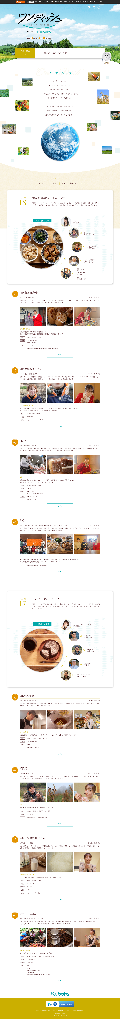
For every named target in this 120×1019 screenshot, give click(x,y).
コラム (83, 183)
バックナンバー (42, 183)
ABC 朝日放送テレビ (20, 2)
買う (63, 183)
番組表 (31, 1)
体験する (73, 183)
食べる (55, 183)
